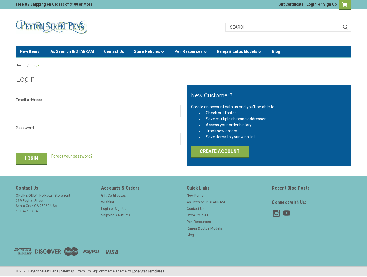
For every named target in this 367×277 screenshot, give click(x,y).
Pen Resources (189, 51)
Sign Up (330, 4)
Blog (276, 51)
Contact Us (114, 51)
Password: (25, 128)
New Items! (30, 51)
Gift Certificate (291, 4)
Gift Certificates (113, 196)
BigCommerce (103, 271)
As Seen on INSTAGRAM (72, 51)
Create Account (219, 151)
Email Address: (29, 100)
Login (312, 4)
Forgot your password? (72, 156)
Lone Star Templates (148, 271)
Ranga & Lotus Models (237, 51)
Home (20, 65)
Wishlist (107, 202)
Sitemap (67, 271)
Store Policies (147, 51)
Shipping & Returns (116, 215)
